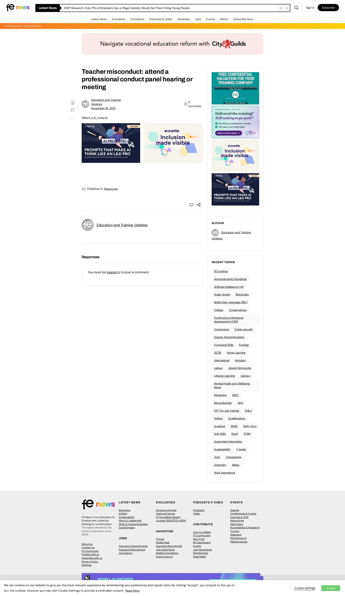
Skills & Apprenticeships (133, 524)
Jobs (198, 19)
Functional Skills (223, 345)
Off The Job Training (226, 410)
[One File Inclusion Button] (173, 160)
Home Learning (236, 352)
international (221, 360)
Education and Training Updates (122, 225)
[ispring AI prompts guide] (111, 160)
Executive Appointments (133, 546)
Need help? (199, 556)
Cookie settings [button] (304, 588)
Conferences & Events (243, 513)
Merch (224, 19)
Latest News (99, 19)
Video (196, 513)
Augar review (222, 294)
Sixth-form (250, 426)
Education (125, 510)
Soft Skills (220, 434)
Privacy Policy (90, 561)
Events (210, 19)
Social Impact (127, 527)
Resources (111, 189)
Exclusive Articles (166, 510)
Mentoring (220, 395)
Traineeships (233, 457)
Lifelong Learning (224, 376)
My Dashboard (201, 542)
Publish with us (90, 554)
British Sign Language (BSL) (231, 302)
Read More (133, 590)
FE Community (90, 551)
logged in (113, 272)
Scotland (219, 426)
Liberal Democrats (239, 368)
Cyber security (243, 329)
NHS (240, 403)
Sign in (310, 7)
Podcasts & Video (160, 19)
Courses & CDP (239, 517)
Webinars (235, 534)
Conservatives (237, 310)
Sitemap (87, 565)
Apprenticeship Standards (230, 279)
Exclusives (118, 19)
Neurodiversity (223, 403)
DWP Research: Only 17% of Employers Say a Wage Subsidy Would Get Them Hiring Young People (126, 8)
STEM (247, 434)
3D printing (221, 271)
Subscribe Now (243, 19)
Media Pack (163, 542)
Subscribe (328, 7)
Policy (248, 410)
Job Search (125, 553)
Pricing (160, 539)
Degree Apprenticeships (229, 337)
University (220, 465)
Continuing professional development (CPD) (228, 319)
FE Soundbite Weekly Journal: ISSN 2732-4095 (171, 518)
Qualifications (236, 418)
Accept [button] (330, 588)
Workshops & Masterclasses (239, 539)
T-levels (241, 449)
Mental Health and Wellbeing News (232, 385)
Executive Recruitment (132, 549)
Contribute (137, 19)
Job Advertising (165, 549)
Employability (127, 517)
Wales (235, 465)
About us (87, 544)
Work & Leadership (130, 520)
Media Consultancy (167, 553)
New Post (198, 539)
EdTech (123, 513)
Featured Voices (165, 513)
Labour (218, 368)
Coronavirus (221, 329)
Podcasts (198, 510)
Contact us (88, 547)
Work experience (224, 472)
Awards (234, 510)
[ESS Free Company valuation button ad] (235, 88)
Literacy (246, 376)
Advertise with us (92, 558)
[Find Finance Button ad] (235, 121)
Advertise (183, 19)
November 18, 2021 (103, 108)
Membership (200, 553)
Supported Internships (228, 441)
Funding (244, 345)
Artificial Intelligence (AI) (229, 287)
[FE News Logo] (17, 7)
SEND (234, 426)
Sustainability (222, 449)
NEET (235, 395)
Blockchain (242, 294)
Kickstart (240, 360)
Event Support (164, 556)
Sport (234, 434)
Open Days (236, 524)
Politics (218, 418)
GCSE (217, 352)
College (218, 310)
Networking (237, 520)
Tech (217, 457)
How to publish (202, 532)
